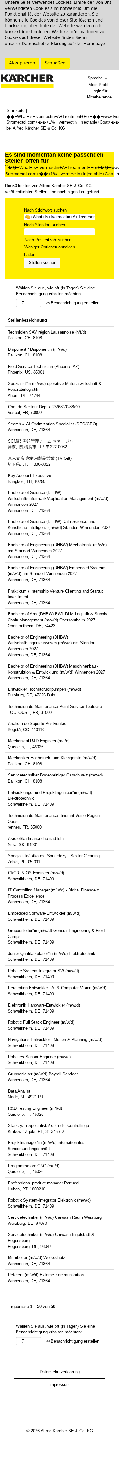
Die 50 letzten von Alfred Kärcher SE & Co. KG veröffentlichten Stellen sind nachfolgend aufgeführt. (53, 188)
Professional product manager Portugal (43, 1183)
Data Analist (19, 1091)
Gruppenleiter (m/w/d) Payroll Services (43, 1074)
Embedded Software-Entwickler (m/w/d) (44, 913)
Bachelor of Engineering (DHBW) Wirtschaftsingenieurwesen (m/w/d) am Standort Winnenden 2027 (52, 643)
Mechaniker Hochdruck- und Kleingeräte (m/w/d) (52, 758)
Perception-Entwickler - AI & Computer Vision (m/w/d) (57, 988)
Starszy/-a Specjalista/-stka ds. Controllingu (48, 1125)
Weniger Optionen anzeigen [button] (49, 247)
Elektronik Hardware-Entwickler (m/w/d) (44, 1005)
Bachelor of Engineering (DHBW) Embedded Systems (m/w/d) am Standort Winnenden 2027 (57, 571)
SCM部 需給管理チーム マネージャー (42, 441)
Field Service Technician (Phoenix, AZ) (43, 366)
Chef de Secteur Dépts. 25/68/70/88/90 (44, 406)
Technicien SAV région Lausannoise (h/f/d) (47, 332)
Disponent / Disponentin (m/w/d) (37, 349)
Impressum (59, 1384)
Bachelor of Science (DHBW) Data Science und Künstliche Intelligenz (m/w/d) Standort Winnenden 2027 (59, 524)
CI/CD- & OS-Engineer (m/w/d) (36, 873)
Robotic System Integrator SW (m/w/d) (43, 970)
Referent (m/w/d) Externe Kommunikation (46, 1274)
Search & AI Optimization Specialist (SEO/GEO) (52, 424)
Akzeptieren (22, 63)
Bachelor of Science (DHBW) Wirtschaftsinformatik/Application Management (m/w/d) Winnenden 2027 (58, 498)
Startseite (15, 110)
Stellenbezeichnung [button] (27, 320)
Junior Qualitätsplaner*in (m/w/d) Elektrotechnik (51, 953)
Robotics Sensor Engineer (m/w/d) (39, 1056)
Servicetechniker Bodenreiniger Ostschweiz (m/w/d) (55, 775)
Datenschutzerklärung (60, 1371)
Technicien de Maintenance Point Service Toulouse (55, 706)
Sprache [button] (96, 78)
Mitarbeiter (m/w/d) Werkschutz (36, 1257)
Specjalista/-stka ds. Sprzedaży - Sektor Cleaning (54, 855)
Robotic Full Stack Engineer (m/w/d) (41, 1022)
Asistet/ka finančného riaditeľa (36, 838)
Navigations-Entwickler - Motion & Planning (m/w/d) (55, 1039)
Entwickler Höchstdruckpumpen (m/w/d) (44, 689)
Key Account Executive (29, 475)
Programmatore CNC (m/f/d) (33, 1165)
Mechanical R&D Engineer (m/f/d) (38, 740)
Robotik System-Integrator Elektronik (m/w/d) (49, 1200)
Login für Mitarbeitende (99, 94)
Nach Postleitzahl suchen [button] (47, 239)
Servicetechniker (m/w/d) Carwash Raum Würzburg (55, 1217)
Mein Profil (98, 84)
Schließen (55, 63)
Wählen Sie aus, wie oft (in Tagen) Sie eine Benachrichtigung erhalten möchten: (55, 291)
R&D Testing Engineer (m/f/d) (35, 1108)
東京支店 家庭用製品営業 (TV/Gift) (40, 458)
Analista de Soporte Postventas (37, 723)
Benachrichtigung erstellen (74, 303)
